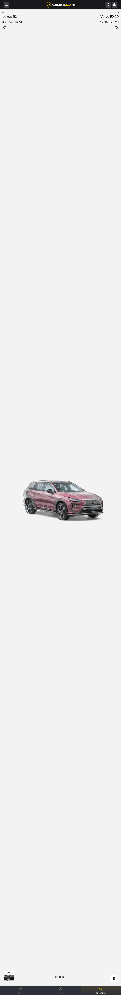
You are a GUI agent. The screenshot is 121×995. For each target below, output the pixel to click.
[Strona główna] (60, 5)
